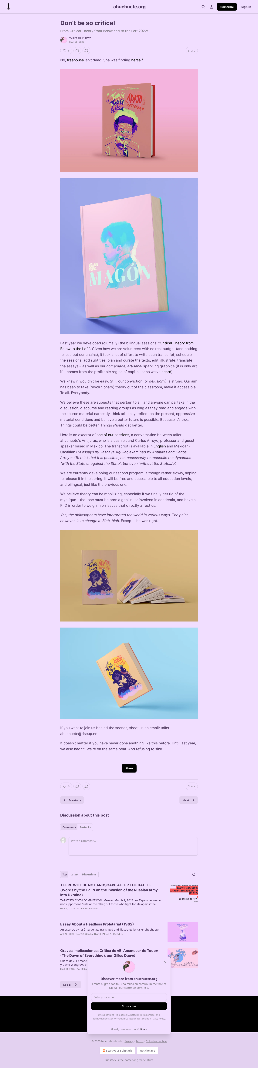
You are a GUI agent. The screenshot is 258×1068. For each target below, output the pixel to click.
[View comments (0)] (77, 50)
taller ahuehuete (80, 38)
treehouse (75, 60)
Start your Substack (119, 1050)
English (160, 446)
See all (68, 984)
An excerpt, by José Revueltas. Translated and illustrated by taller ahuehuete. (109, 929)
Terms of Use (147, 1014)
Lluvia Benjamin (86, 934)
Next (185, 800)
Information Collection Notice (127, 1018)
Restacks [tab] (85, 827)
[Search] (203, 7)
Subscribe (227, 7)
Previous (75, 800)
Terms (140, 1041)
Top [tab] (65, 874)
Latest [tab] (74, 874)
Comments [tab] (69, 827)
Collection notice (156, 1041)
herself (137, 60)
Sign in (246, 7)
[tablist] (76, 827)
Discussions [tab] (89, 874)
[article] (129, 899)
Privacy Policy (157, 1018)
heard (166, 372)
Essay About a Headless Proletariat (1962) (97, 924)
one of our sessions (113, 435)
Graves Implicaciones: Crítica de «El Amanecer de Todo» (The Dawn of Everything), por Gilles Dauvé (109, 953)
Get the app (147, 1050)
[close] (165, 962)
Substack (110, 1060)
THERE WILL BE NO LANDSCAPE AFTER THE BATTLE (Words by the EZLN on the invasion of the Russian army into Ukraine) (109, 890)
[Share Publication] (211, 7)
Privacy (129, 1041)
